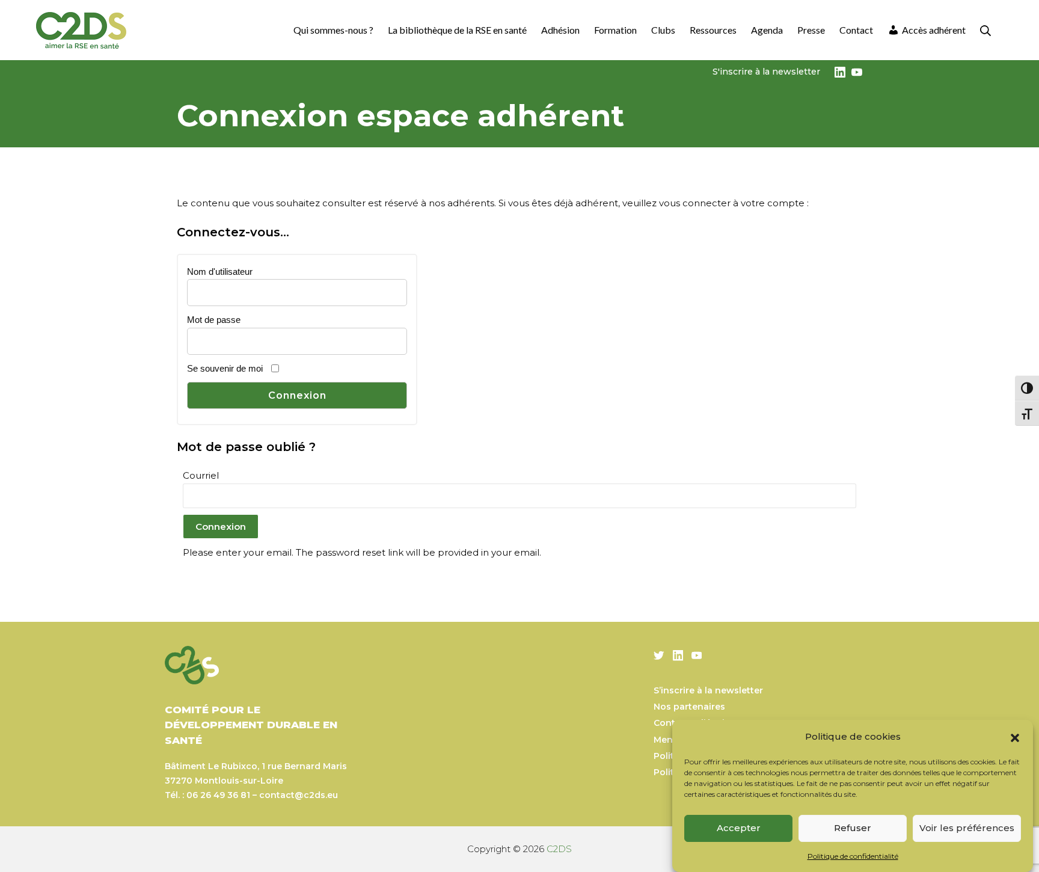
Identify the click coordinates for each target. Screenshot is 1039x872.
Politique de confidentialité (853, 856)
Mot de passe (214, 320)
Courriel (201, 475)
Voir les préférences (966, 828)
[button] (1015, 737)
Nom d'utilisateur (220, 271)
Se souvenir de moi (225, 368)
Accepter (739, 828)
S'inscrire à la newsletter (766, 71)
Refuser (852, 828)
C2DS (559, 849)
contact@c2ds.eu (298, 795)
